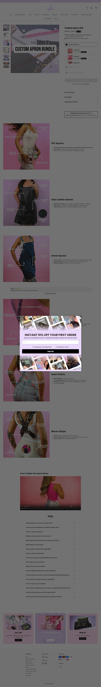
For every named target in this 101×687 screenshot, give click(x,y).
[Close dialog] (79, 317)
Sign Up (50, 351)
